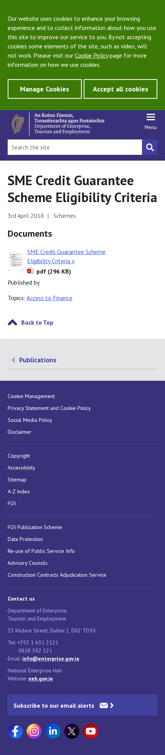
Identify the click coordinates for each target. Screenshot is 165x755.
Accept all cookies (120, 89)
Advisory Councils (28, 562)
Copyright (19, 455)
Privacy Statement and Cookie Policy (49, 408)
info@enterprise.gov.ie (50, 658)
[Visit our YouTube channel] (90, 731)
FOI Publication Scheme (35, 527)
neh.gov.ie (40, 678)
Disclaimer (19, 431)
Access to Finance (49, 298)
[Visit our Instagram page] (34, 731)
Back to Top (37, 322)
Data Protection (25, 539)
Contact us (21, 598)
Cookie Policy (91, 55)
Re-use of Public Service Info (41, 551)
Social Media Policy (30, 419)
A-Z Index (19, 491)
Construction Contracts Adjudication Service (57, 574)
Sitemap (17, 479)
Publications (37, 359)
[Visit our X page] (71, 731)
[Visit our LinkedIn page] (53, 731)
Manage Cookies (44, 89)
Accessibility (21, 467)
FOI (12, 503)
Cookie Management (31, 396)
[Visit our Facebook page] (15, 731)
